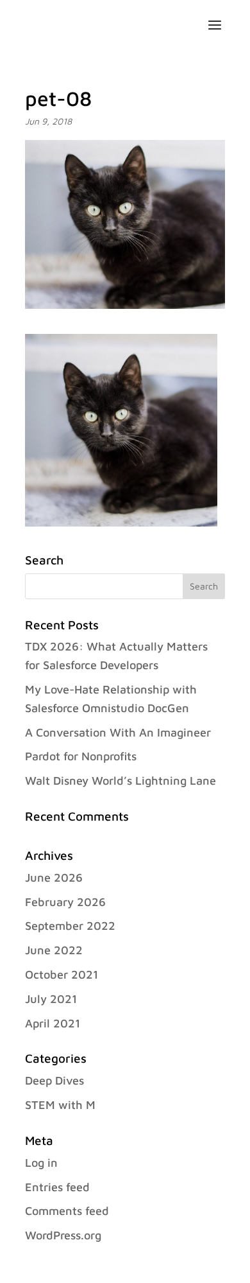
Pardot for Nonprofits (81, 756)
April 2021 (52, 1023)
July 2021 (51, 999)
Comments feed (67, 1211)
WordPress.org (63, 1235)
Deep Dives (54, 1080)
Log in (41, 1162)
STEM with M (60, 1105)
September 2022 (70, 925)
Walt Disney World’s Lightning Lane (120, 780)
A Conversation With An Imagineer (118, 732)
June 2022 (54, 950)
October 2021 (61, 974)
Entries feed (57, 1187)
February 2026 (65, 902)
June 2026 (54, 877)
